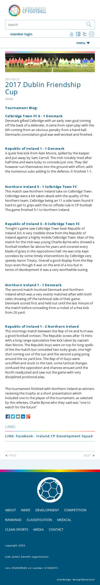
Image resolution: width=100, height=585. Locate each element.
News (25, 510)
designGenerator (84, 579)
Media (38, 529)
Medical (64, 519)
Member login (21, 34)
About (10, 510)
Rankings (13, 519)
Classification (39, 519)
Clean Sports (16, 529)
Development (47, 510)
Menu (80, 42)
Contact (56, 529)
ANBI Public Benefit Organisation (26, 556)
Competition (75, 510)
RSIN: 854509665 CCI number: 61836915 (31, 568)
